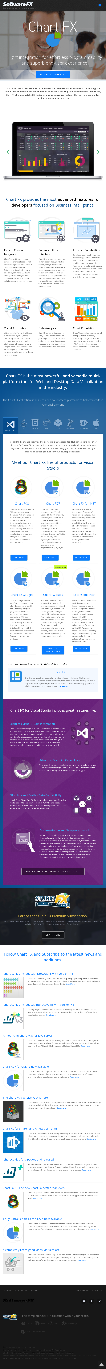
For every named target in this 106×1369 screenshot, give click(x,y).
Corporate (34, 1290)
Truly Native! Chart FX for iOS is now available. (33, 1219)
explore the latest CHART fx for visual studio (53, 871)
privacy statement (82, 1290)
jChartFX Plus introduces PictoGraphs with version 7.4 (38, 973)
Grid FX (60, 672)
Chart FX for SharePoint (35, 1331)
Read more (51, 1015)
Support (24, 1290)
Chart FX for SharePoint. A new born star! (30, 1128)
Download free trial (53, 74)
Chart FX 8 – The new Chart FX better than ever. (34, 1188)
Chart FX (29, 1323)
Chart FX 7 (53, 503)
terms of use (97, 1290)
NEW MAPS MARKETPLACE (53, 650)
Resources (7, 1290)
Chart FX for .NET (84, 503)
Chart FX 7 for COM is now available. (26, 1066)
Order (16, 1290)
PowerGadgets (72, 1323)
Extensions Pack (84, 595)
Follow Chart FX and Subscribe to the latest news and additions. (53, 956)
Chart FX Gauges (21, 595)
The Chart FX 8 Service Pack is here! (25, 1097)
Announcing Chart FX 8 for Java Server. (28, 1035)
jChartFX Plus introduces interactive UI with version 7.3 (38, 1004)
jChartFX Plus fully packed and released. (28, 1159)
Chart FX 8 (22, 503)
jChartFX (56, 1323)
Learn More (53, 935)
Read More (70, 984)
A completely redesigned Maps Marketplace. (31, 1250)
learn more (19, 557)
